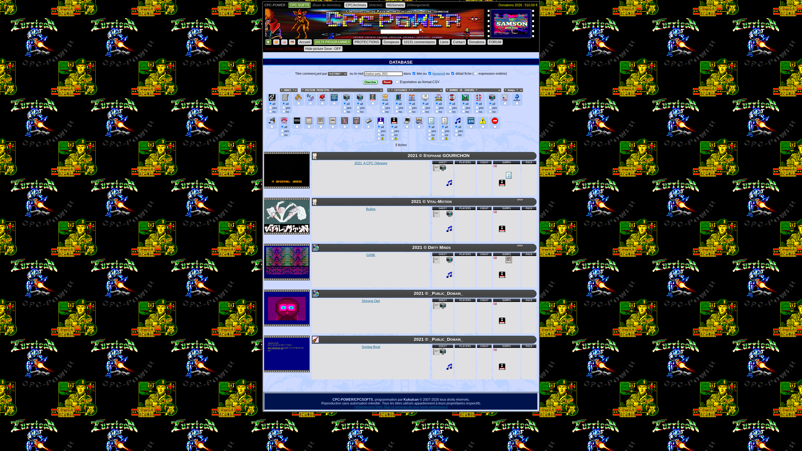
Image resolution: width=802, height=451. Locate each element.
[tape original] (508, 177)
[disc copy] (502, 185)
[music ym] (449, 185)
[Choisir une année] (279, 90)
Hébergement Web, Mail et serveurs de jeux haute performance (401, 407)
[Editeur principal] (300, 90)
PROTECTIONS (367, 42)
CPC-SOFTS (299, 5)
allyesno (383, 131)
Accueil (304, 42)
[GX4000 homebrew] (508, 262)
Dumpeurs (391, 42)
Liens (444, 42)
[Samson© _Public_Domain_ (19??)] (511, 36)
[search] (421, 30)
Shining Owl (371, 301)
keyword (439, 73)
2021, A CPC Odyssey (370, 163)
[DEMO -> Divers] (315, 158)
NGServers (395, 5)
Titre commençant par (311, 73)
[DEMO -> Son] (315, 341)
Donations (476, 42)
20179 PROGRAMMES (332, 42)
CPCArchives (356, 5)
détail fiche (463, 73)
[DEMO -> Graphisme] (315, 250)
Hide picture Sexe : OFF (323, 49)
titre (419, 73)
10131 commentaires (419, 42)
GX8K (370, 255)
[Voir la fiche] (286, 185)
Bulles (371, 209)
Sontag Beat (371, 347)
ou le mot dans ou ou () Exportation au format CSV (427, 78)
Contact (458, 42)
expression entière (492, 73)
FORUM (495, 42)
